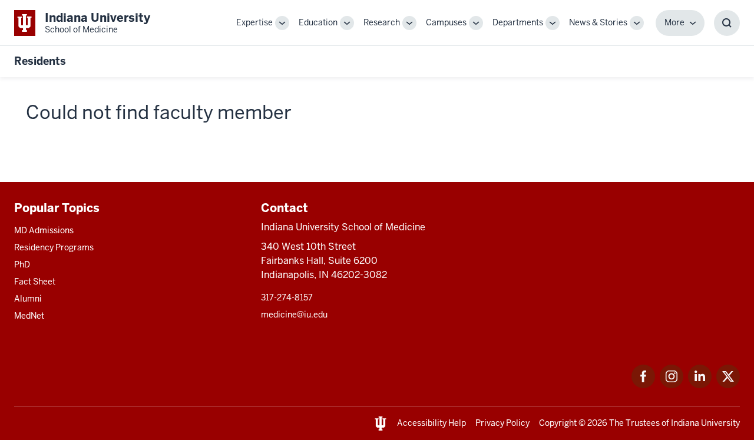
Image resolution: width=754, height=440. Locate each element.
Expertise (254, 22)
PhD (22, 264)
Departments (517, 22)
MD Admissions (44, 230)
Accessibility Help (431, 423)
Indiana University (705, 423)
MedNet (29, 315)
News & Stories (598, 22)
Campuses (446, 22)
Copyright (558, 423)
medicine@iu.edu (294, 314)
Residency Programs (54, 247)
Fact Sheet (34, 281)
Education (318, 22)
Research (381, 22)
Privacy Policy (502, 423)
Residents (40, 61)
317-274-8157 (287, 297)
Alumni (28, 298)
